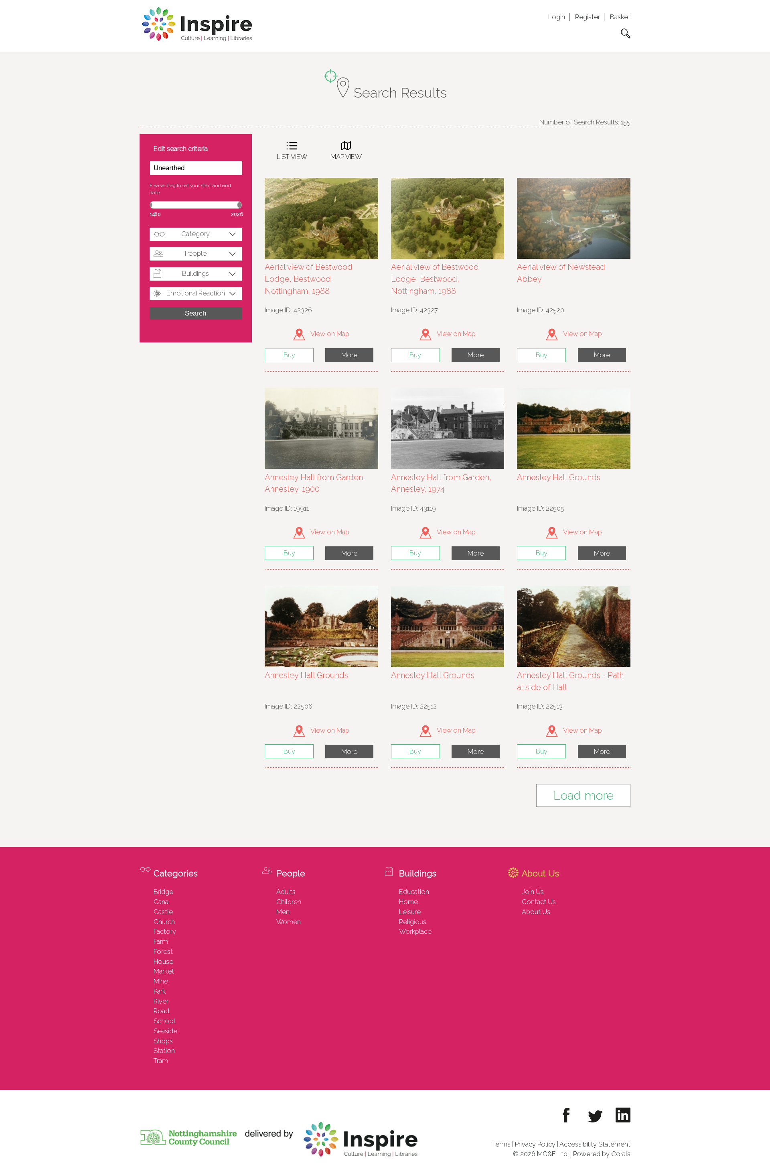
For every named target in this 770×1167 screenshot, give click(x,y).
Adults (286, 892)
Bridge (163, 892)
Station (164, 1051)
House (163, 961)
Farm (161, 941)
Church (164, 922)
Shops (163, 1041)
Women (288, 922)
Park (160, 991)
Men (283, 912)
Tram (161, 1061)
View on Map (329, 334)
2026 (237, 214)
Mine (161, 981)
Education (414, 892)
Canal (162, 902)
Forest (163, 951)
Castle (163, 912)
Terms (501, 1144)
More (349, 355)
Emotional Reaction (195, 293)
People (196, 253)
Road (161, 1011)
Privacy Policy (535, 1144)
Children (288, 902)
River (161, 1001)
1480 (155, 214)
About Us (536, 912)
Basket (620, 17)
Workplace (415, 931)
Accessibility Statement (594, 1144)
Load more (583, 795)
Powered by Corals (601, 1154)
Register (587, 17)
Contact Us (539, 902)
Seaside (165, 1031)
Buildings (195, 273)
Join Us (533, 892)
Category (195, 234)
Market (164, 971)
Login (556, 17)
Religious (412, 922)
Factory (165, 931)
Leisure (410, 912)
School (164, 1021)
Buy (289, 355)
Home (408, 902)
